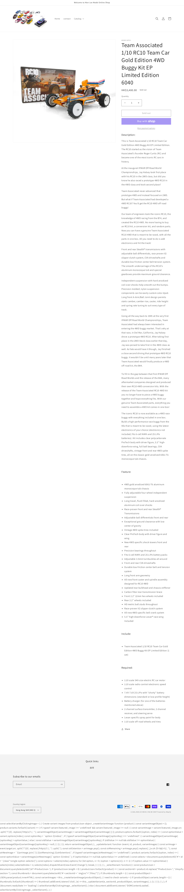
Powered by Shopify (164, 812)
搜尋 (92, 767)
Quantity (125, 96)
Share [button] (127, 729)
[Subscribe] (61, 784)
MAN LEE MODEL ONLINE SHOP (146, 812)
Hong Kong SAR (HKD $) (25, 810)
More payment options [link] (146, 128)
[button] (78, 19)
